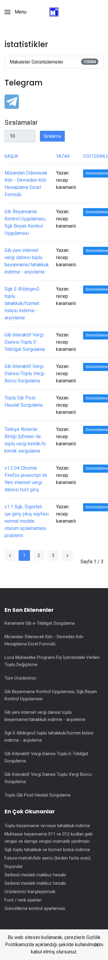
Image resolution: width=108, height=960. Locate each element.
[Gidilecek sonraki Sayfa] (67, 555)
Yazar (63, 156)
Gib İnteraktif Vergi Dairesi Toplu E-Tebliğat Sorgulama (24, 342)
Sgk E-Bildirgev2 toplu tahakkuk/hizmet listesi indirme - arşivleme (22, 303)
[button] (15, 12)
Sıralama (52, 136)
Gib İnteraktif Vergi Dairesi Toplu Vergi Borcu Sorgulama (24, 373)
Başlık (11, 156)
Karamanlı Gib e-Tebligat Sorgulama (39, 623)
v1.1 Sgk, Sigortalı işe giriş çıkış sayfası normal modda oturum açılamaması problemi (26, 521)
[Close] (97, 945)
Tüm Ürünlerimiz (20, 678)
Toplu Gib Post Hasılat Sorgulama (37, 795)
